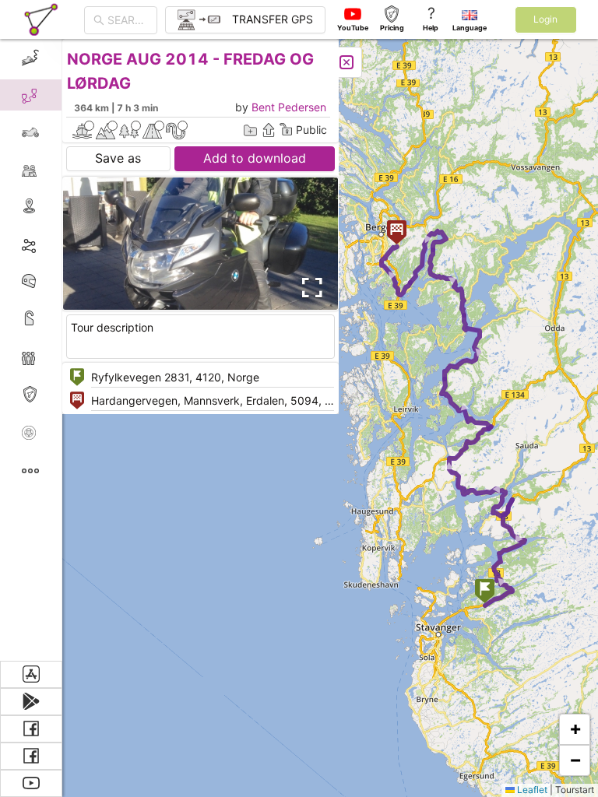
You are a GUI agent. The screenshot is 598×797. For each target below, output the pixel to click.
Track (55, 244)
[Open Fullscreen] (310, 288)
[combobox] (127, 20)
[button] (484, 592)
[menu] (31, 350)
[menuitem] (31, 57)
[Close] (346, 62)
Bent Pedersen (289, 107)
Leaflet (531, 789)
